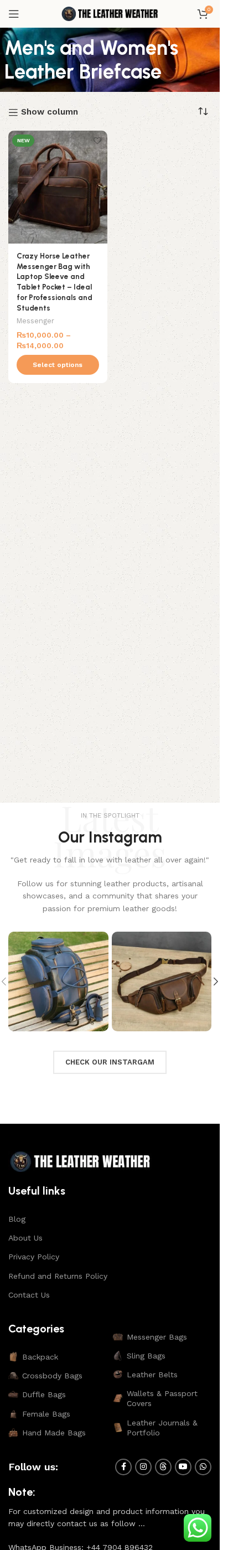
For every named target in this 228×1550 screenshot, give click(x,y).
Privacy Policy (33, 1256)
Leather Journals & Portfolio (162, 1427)
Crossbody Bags (52, 1375)
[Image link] (80, 1161)
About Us (25, 1237)
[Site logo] (110, 13)
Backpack (40, 1356)
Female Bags (46, 1413)
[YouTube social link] (183, 1467)
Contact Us (29, 1294)
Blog (16, 1219)
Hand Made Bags (54, 1432)
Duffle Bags (44, 1394)
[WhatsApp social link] (203, 1467)
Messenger (35, 321)
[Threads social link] (163, 1467)
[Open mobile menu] (14, 14)
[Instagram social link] (143, 1467)
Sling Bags (146, 1355)
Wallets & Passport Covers (162, 1398)
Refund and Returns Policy (57, 1276)
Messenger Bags (157, 1336)
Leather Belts (152, 1374)
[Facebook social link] (123, 1467)
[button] (216, 981)
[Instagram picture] (58, 982)
